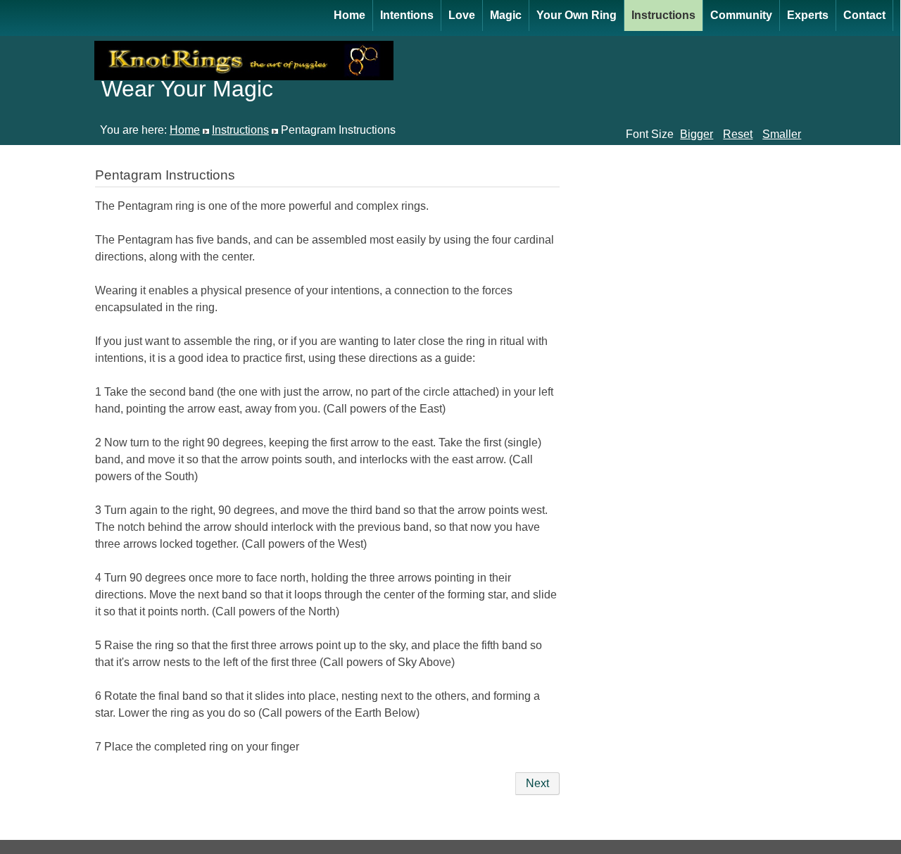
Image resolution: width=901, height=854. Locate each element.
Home (349, 15)
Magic (506, 15)
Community (741, 15)
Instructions (663, 15)
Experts (807, 15)
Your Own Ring (576, 15)
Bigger (696, 134)
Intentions (407, 15)
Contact (864, 15)
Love (461, 15)
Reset (737, 134)
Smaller (781, 134)
